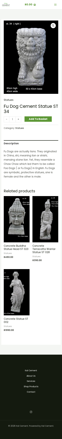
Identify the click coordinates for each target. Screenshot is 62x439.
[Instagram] (31, 412)
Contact (31, 391)
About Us (31, 375)
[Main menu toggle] (55, 4)
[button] (53, 25)
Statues (8, 100)
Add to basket (38, 119)
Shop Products (31, 386)
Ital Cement (31, 370)
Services (31, 381)
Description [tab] (11, 143)
